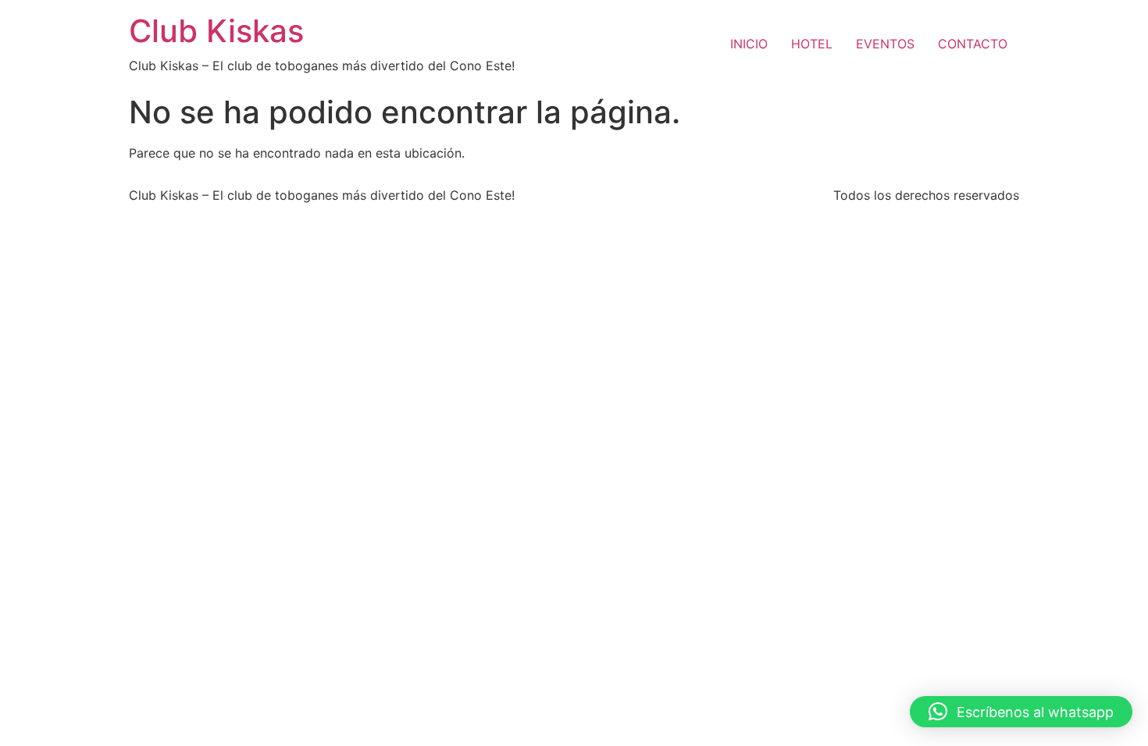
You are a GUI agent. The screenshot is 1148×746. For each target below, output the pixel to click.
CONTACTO (972, 44)
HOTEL (811, 44)
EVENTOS (885, 44)
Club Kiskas (216, 31)
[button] (1021, 711)
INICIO (749, 44)
